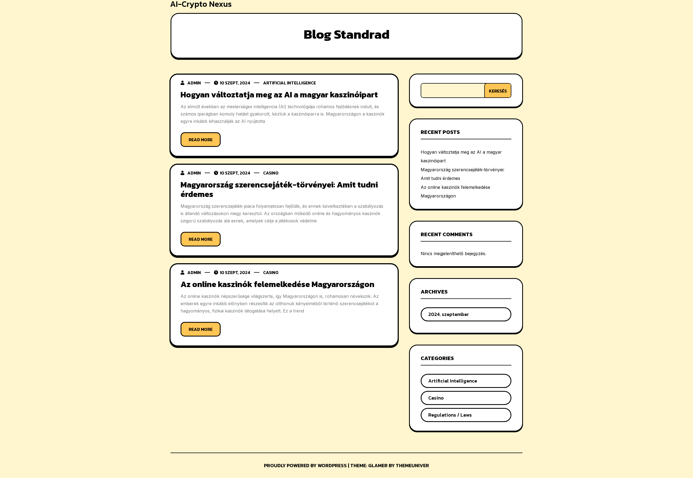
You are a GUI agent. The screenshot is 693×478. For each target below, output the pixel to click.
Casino (271, 173)
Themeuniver (412, 465)
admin (194, 83)
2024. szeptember (448, 314)
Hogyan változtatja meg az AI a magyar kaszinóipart (279, 94)
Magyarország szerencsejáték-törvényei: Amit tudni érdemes (279, 189)
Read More (201, 139)
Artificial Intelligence (289, 83)
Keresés (498, 91)
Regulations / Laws (450, 414)
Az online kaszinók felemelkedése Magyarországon (277, 284)
